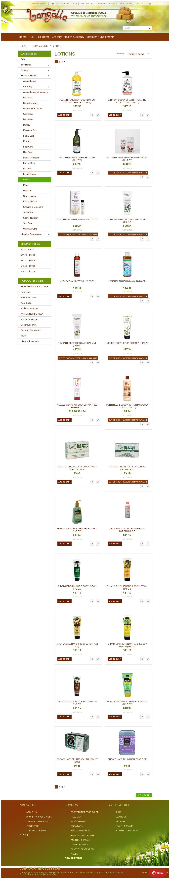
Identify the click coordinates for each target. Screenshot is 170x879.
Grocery (57, 37)
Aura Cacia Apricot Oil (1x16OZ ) (77, 281)
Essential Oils (30, 130)
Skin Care (28, 212)
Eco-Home (43, 37)
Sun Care (27, 223)
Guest (44, 3)
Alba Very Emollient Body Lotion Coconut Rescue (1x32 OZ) (77, 101)
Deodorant (28, 119)
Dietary (26, 125)
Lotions (26, 179)
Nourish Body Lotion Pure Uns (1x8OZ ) (127, 343)
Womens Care (30, 229)
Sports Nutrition (30, 218)
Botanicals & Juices (32, 108)
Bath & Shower (30, 103)
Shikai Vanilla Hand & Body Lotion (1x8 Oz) (77, 645)
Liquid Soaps (29, 174)
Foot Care (28, 147)
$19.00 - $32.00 (28, 254)
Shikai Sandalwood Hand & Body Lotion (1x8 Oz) (127, 530)
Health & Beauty (74, 37)
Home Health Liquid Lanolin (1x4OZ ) (127, 281)
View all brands (30, 341)
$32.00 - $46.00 (28, 260)
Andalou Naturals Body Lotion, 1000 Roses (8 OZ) (77, 406)
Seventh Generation (31, 330)
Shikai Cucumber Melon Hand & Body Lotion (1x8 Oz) (127, 645)
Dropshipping (125, 3)
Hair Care (27, 152)
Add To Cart (64, 115)
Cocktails (140, 3)
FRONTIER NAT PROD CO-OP (34, 286)
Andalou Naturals (29, 308)
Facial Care (28, 136)
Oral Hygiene (29, 196)
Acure (24, 335)
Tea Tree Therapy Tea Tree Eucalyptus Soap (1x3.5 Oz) (77, 468)
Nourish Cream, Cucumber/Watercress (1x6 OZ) (127, 220)
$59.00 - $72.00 (28, 271)
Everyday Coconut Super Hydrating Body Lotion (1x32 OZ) (127, 101)
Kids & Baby (29, 163)
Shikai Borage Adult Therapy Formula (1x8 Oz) (77, 530)
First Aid (27, 141)
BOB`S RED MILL (28, 297)
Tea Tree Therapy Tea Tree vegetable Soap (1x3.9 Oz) (127, 468)
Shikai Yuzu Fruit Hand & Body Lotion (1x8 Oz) (127, 587)
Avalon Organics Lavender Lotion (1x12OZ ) (77, 159)
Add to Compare (98, 115)
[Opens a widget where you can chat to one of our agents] (157, 873)
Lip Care (27, 168)
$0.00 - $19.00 (27, 249)
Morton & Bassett (29, 319)
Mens (26, 185)
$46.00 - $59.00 (28, 265)
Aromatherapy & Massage (35, 92)
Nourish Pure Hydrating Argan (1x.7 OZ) (77, 219)
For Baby (27, 86)
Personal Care (30, 201)
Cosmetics (28, 114)
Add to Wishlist (92, 115)
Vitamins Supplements (100, 37)
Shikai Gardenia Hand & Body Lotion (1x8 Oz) (77, 587)
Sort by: (120, 53)
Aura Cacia (26, 302)
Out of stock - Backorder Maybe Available (128, 173)
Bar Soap (27, 97)
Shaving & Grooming (33, 207)
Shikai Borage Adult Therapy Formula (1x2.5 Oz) (127, 703)
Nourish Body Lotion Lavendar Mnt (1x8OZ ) (77, 344)
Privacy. (120, 872)
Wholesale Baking (106, 3)
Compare (143, 795)
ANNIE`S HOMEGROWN (32, 313)
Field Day (25, 291)
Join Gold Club (87, 3)
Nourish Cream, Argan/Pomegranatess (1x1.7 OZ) (127, 159)
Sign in (54, 3)
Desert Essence (29, 324)
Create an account (68, 3)
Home (24, 45)
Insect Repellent (31, 157)
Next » (65, 787)
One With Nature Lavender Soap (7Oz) (127, 759)
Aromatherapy (30, 81)
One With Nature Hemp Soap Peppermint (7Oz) (77, 760)
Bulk (31, 37)
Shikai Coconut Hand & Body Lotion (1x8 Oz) (77, 703)
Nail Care (27, 190)
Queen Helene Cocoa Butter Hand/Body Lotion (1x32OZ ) (127, 406)
